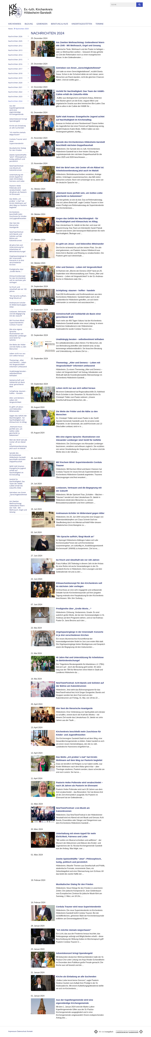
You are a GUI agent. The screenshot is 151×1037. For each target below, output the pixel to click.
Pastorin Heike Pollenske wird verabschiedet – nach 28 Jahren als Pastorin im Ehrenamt (18, 190)
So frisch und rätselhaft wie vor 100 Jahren (18, 289)
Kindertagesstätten (82, 24)
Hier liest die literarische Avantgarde (14, 225)
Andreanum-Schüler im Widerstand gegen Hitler (17, 305)
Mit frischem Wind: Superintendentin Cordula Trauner (17, 322)
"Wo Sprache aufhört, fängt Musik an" (17, 297)
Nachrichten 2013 (15, 50)
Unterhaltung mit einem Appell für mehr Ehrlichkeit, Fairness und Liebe (16, 178)
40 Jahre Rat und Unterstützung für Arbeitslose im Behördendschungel (17, 248)
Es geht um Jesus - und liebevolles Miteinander (16, 409)
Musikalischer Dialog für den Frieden (17, 149)
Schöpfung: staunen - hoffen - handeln (17, 392)
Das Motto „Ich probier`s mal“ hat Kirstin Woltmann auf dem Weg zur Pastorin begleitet (18, 203)
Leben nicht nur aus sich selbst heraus (17, 354)
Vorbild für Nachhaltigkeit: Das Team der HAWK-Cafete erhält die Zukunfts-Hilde (17, 483)
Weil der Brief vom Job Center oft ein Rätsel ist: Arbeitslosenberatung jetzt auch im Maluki (18, 444)
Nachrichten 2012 (15, 46)
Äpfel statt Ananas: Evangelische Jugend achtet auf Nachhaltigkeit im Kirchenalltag (17, 470)
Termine (99, 24)
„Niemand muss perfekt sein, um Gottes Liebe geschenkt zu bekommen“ (15, 431)
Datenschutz (21, 1031)
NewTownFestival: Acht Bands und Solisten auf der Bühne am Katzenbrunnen (16, 236)
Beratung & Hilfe (59, 24)
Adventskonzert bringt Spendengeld (18, 120)
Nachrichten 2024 (22, 29)
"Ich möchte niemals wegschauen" (17, 133)
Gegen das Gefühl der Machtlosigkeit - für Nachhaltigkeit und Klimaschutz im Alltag (18, 419)
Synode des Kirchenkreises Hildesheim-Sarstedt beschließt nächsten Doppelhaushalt (17, 457)
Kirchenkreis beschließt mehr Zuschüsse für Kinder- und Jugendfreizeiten (18, 215)
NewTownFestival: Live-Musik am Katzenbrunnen (16, 168)
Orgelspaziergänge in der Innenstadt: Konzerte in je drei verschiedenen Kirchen (17, 260)
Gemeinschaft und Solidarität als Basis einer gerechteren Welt (17, 383)
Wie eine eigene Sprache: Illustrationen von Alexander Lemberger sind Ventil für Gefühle (18, 334)
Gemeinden (41, 24)
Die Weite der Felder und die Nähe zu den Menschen (17, 346)
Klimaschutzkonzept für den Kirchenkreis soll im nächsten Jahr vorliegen (17, 279)
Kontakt (30, 1031)
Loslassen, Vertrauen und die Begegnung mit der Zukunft (17, 313)
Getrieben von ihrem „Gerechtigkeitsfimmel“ (18, 494)
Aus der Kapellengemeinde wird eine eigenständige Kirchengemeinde (16, 110)
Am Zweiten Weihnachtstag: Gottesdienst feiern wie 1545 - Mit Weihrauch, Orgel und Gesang (18, 506)
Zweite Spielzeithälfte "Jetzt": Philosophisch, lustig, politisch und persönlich (18, 158)
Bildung (29, 24)
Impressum (12, 1031)
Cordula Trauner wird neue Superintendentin (18, 141)
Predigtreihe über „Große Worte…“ (16, 270)
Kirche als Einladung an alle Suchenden (17, 127)
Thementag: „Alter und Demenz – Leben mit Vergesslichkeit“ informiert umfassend (18, 363)
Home (10, 29)
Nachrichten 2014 (15, 55)
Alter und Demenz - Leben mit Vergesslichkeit (17, 400)
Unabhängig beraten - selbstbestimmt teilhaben (18, 373)
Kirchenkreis (14, 24)
